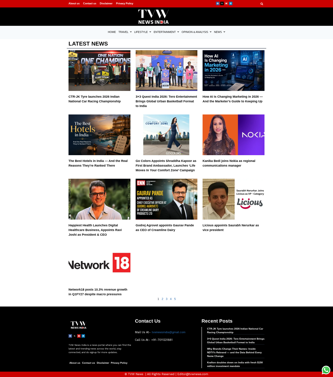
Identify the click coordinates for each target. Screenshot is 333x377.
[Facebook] (217, 3)
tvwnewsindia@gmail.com (168, 332)
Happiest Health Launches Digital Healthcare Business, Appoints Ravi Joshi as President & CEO (95, 230)
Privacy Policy (124, 3)
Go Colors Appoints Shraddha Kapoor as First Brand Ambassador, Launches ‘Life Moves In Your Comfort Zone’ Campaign (166, 165)
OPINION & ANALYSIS (195, 31)
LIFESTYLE (141, 31)
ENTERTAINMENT (165, 31)
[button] (125, 32)
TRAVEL (123, 31)
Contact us (89, 3)
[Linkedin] (230, 3)
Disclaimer (106, 3)
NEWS (218, 31)
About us (74, 3)
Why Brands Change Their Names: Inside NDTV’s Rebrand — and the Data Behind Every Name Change (234, 352)
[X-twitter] (222, 3)
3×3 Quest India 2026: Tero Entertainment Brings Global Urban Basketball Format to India (166, 101)
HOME (112, 31)
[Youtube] (226, 3)
